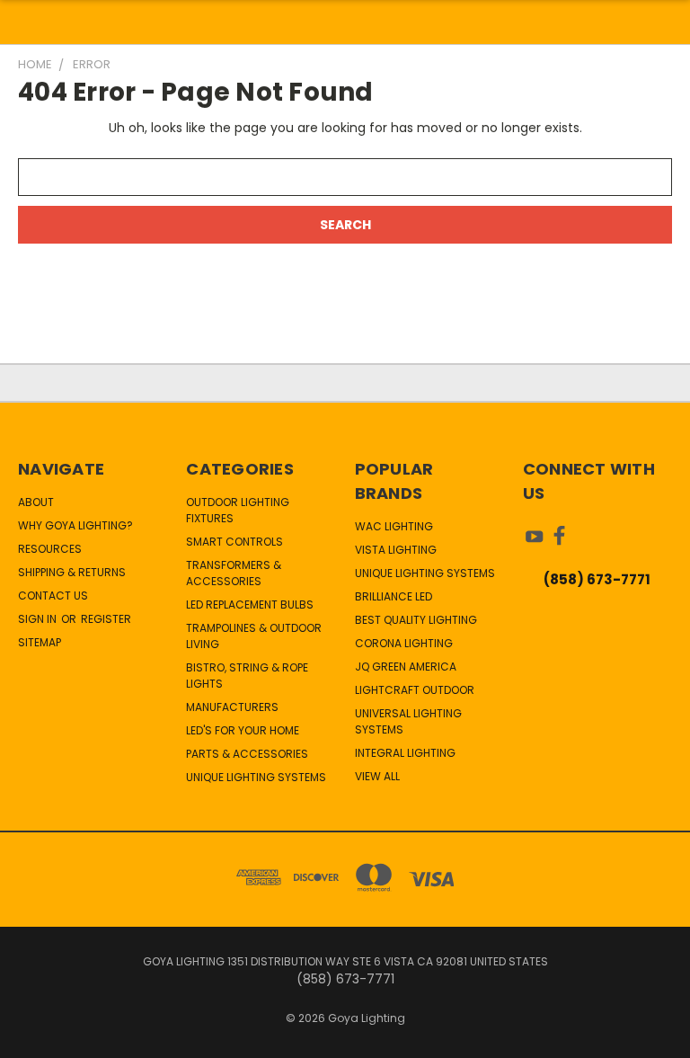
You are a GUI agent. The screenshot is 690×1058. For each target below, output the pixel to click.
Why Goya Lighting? (75, 525)
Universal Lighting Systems (408, 721)
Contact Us (53, 595)
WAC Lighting (394, 526)
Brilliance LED (393, 596)
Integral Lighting (405, 752)
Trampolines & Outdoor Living (254, 636)
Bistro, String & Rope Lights (247, 675)
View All (377, 776)
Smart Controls (234, 541)
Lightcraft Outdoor (414, 690)
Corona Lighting (404, 643)
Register (106, 619)
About (36, 502)
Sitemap (39, 642)
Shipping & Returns (72, 572)
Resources (50, 548)
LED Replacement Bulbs (250, 604)
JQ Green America (405, 666)
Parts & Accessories (247, 753)
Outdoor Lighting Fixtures (237, 510)
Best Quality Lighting (416, 619)
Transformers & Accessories (233, 573)
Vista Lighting (396, 549)
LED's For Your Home (242, 730)
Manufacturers (232, 707)
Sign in (38, 619)
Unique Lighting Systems (256, 777)
